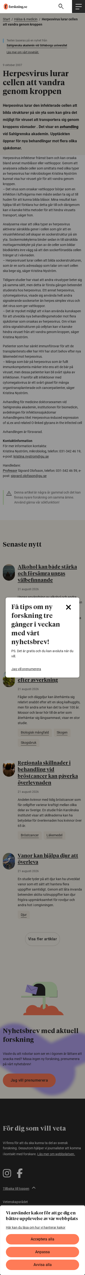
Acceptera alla (42, 1239)
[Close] (68, 607)
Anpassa (42, 1252)
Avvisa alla (43, 1264)
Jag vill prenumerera (26, 669)
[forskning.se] (13, 6)
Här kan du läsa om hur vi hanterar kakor (35, 1227)
